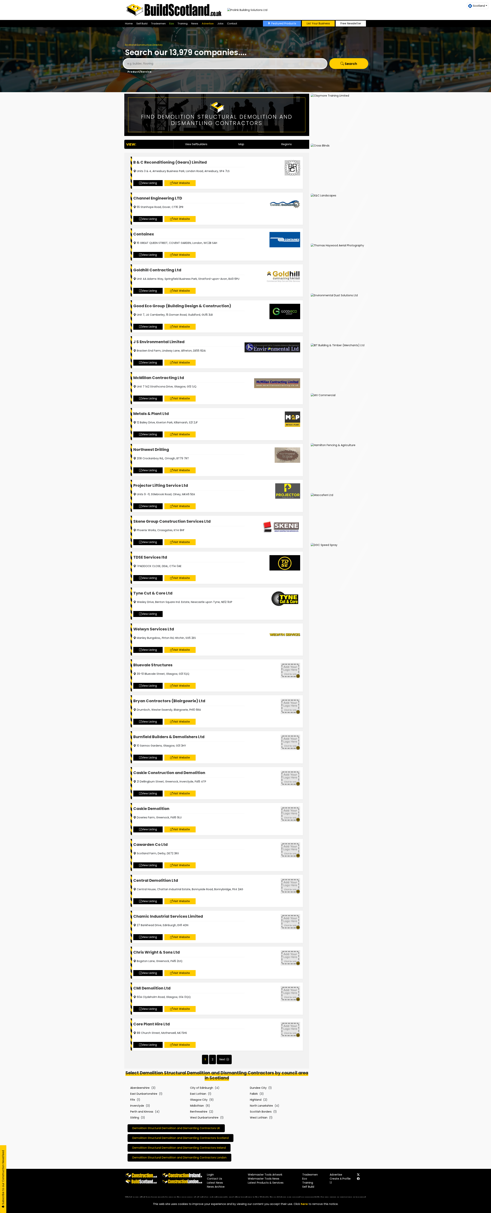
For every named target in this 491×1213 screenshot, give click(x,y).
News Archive (216, 1187)
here (304, 1204)
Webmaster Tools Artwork (265, 1175)
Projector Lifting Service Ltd (160, 485)
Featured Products (283, 23)
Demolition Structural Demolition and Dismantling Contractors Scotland (180, 1138)
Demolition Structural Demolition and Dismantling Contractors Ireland (179, 1148)
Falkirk (254, 1094)
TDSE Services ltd (150, 557)
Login (210, 1175)
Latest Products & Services (265, 1183)
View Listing (149, 183)
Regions (286, 144)
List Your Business (318, 23)
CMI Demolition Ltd (152, 988)
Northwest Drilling (151, 449)
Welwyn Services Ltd (153, 629)
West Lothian (258, 1117)
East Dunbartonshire (143, 1094)
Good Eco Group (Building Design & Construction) (182, 306)
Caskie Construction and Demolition (169, 772)
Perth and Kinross (141, 1112)
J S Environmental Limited (159, 341)
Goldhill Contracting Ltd (157, 270)
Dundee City (258, 1088)
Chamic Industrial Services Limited (168, 916)
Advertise (208, 23)
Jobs (220, 23)
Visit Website (181, 183)
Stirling (134, 1117)
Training (183, 23)
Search (350, 63)
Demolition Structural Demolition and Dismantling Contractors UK (176, 1128)
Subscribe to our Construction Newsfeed (3, 1177)
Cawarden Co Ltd (150, 844)
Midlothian (197, 1106)
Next (222, 1059)
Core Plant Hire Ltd (151, 1024)
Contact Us (214, 1179)
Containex (143, 234)
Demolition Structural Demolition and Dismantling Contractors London (179, 1157)
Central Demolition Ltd (155, 880)
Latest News (215, 1183)
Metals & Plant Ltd (151, 413)
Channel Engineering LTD (157, 198)
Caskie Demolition (151, 808)
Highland (255, 1100)
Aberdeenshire (140, 1088)
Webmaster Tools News (263, 1179)
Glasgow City (199, 1100)
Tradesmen (158, 23)
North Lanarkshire (261, 1106)
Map (241, 144)
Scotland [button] (479, 6)
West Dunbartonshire (204, 1117)
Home (129, 23)
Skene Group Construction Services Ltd (172, 521)
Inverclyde (137, 1106)
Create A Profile (340, 1179)
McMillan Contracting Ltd (158, 377)
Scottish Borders (261, 1112)
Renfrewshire (198, 1112)
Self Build (141, 23)
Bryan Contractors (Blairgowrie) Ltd (169, 701)
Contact (232, 23)
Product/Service (140, 71)
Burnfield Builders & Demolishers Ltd (168, 736)
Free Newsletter (350, 23)
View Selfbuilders (196, 144)
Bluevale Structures (152, 665)
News (194, 23)
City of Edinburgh (201, 1088)
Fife (132, 1100)
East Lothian (198, 1094)
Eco (171, 23)
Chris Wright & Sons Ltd (156, 952)
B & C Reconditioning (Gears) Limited (170, 162)
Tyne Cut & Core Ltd (152, 593)
